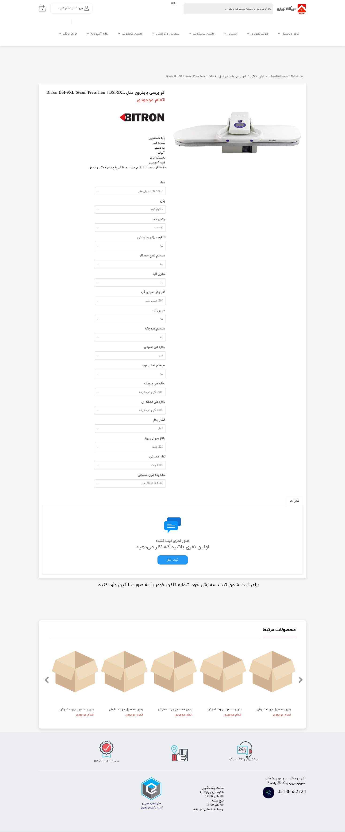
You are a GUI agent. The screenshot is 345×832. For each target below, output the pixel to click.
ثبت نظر (172, 560)
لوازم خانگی (70, 34)
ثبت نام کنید (67, 8)
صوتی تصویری (259, 34)
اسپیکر (232, 34)
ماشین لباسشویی (204, 34)
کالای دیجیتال (290, 34)
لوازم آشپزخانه (99, 34)
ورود (80, 8)
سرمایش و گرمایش (167, 34)
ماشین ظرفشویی (132, 34)
